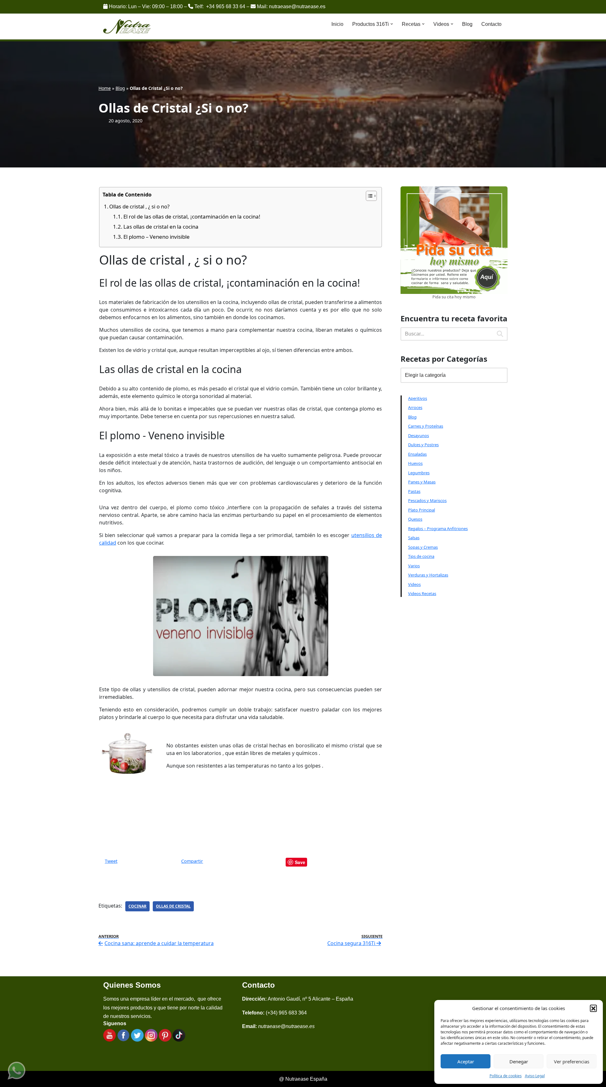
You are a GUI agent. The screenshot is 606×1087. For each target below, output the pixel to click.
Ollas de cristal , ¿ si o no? (139, 206)
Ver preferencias (571, 1061)
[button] (593, 1008)
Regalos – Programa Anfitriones (438, 528)
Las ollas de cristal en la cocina (161, 226)
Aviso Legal (535, 1075)
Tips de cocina (421, 556)
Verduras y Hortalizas (428, 575)
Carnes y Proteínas (425, 426)
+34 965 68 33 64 (225, 6)
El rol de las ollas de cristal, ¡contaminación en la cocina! (191, 216)
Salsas (413, 538)
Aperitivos (417, 398)
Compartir (192, 861)
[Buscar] (500, 334)
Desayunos (418, 435)
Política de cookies (506, 1075)
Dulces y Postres (423, 444)
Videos (414, 584)
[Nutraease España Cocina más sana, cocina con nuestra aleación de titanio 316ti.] (127, 26)
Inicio (337, 24)
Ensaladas (417, 454)
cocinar (137, 906)
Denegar (518, 1061)
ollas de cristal (173, 906)
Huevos (415, 463)
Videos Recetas (422, 593)
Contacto (491, 24)
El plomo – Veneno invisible (156, 236)
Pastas (414, 491)
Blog (467, 24)
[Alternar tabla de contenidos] (368, 195)
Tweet (111, 861)
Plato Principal (421, 510)
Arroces (415, 407)
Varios (414, 566)
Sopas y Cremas (423, 547)
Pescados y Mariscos (427, 500)
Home (104, 88)
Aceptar (465, 1061)
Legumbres (419, 473)
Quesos (415, 519)
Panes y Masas (422, 482)
